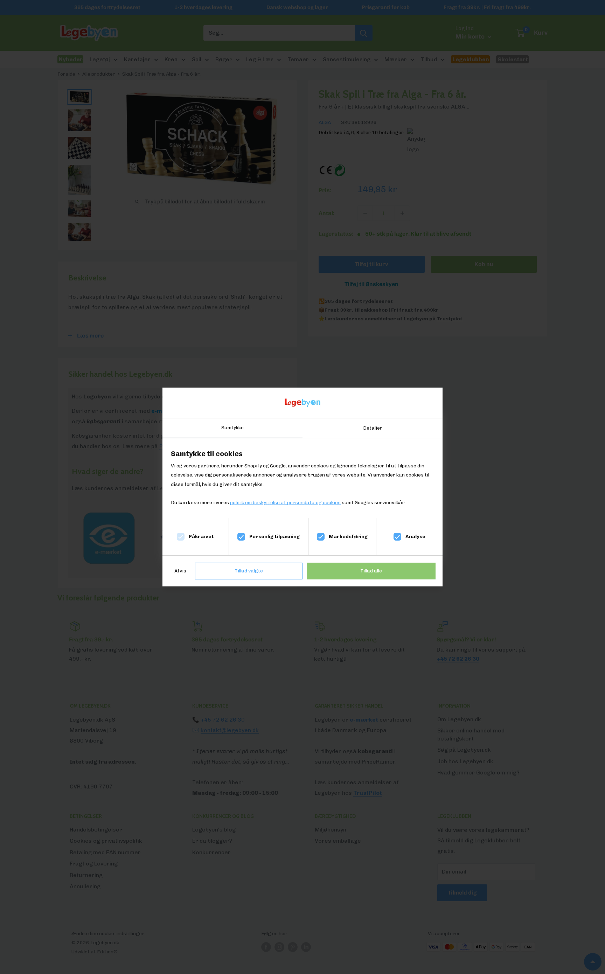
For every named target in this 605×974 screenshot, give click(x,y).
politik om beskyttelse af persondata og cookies (285, 503)
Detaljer (372, 428)
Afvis (180, 571)
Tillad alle (371, 571)
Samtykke (232, 428)
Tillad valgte (249, 571)
